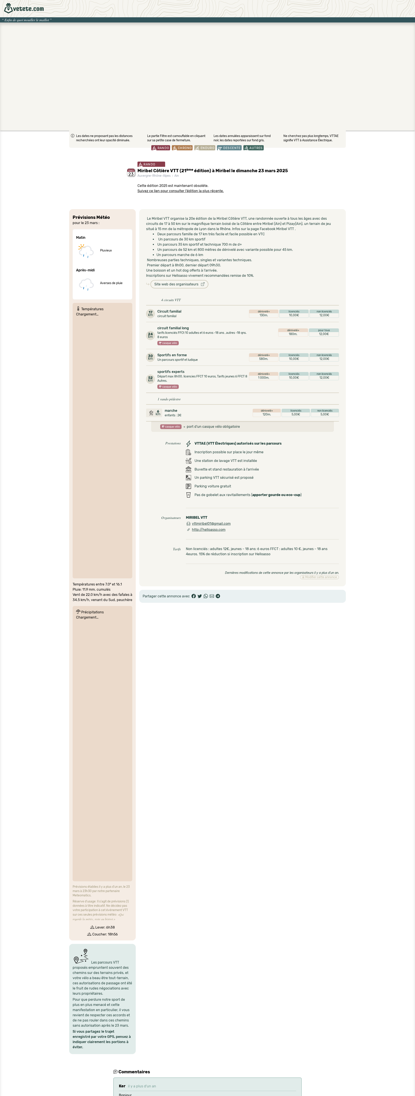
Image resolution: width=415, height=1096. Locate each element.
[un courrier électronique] (212, 596)
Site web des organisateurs (177, 284)
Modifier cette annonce (321, 577)
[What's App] (206, 596)
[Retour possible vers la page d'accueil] (24, 8)
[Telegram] (218, 596)
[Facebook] (194, 596)
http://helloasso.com (208, 530)
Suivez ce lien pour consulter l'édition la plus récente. (180, 191)
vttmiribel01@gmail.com (211, 524)
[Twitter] (200, 596)
